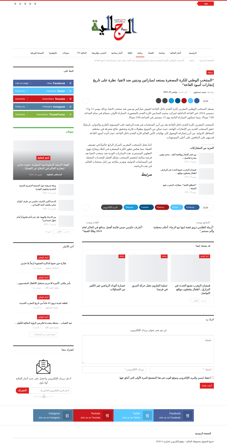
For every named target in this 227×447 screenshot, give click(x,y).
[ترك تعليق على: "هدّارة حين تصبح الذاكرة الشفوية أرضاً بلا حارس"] (30, 268)
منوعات (65, 53)
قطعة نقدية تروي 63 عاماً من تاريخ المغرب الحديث (43, 303)
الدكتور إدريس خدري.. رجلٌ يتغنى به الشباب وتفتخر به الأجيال (160, 3)
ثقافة (130, 53)
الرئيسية (192, 53)
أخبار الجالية (175, 53)
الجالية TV (82, 53)
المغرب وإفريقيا (99, 53)
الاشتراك (22, 390)
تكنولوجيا (53, 53)
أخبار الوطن (204, 256)
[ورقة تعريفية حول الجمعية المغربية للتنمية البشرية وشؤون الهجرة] (66, 189)
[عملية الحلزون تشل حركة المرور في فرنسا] (148, 268)
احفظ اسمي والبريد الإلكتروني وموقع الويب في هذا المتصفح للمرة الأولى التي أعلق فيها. (165, 377)
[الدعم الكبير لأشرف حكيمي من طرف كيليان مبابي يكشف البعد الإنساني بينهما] (66, 205)
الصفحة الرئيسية (203, 433)
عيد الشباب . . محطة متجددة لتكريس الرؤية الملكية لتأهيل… (43, 323)
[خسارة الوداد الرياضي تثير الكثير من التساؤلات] (105, 268)
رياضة (140, 53)
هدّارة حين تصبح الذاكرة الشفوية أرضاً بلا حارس (43, 263)
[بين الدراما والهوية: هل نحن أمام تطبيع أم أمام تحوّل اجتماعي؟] (66, 221)
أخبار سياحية (116, 53)
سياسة (162, 53)
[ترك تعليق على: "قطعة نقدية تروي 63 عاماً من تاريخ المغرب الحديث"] (30, 307)
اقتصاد (151, 53)
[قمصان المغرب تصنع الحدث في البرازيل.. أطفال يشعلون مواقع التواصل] (206, 174)
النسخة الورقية (37, 53)
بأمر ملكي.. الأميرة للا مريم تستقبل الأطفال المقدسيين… (43, 283)
